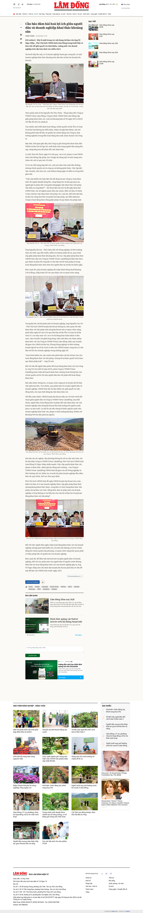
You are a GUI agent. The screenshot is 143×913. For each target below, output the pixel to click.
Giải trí (70, 586)
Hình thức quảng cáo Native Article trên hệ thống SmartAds (66, 620)
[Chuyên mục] (14, 4)
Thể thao (63, 586)
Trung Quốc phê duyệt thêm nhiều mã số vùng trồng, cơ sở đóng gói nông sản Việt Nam (54, 814)
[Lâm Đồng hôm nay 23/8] (93, 45)
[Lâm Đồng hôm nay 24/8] (93, 36)
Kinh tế (36, 14)
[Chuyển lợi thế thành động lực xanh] (55, 719)
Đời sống (42, 14)
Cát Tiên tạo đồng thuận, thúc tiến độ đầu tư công (83, 813)
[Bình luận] (21, 38)
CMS (114, 911)
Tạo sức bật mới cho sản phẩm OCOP (54, 842)
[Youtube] (106, 873)
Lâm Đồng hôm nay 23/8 (108, 43)
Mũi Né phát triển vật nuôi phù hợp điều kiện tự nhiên (25, 731)
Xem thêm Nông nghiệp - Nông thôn (29, 706)
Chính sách (86, 14)
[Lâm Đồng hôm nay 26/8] (37, 606)
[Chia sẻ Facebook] (21, 34)
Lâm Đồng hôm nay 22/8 (108, 52)
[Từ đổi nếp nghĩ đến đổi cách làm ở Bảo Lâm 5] (85, 719)
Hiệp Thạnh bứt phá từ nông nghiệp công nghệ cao (24, 786)
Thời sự (31, 14)
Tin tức (30, 586)
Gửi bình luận (33, 655)
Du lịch (80, 14)
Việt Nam (54, 589)
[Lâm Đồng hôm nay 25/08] (93, 27)
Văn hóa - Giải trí (71, 14)
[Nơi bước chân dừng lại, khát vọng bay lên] (55, 774)
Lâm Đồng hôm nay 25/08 (106, 26)
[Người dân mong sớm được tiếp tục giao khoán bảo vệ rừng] (26, 830)
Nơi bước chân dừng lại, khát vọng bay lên (54, 786)
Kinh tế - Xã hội (54, 586)
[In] (43, 582)
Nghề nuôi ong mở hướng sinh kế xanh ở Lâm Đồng (84, 786)
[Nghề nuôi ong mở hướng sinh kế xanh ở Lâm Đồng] (85, 774)
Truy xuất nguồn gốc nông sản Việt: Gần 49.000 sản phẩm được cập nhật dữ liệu (55, 759)
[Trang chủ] (14, 14)
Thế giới (37, 586)
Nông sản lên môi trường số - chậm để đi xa (84, 758)
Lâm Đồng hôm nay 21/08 (106, 63)
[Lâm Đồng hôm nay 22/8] (93, 55)
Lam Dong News (125, 8)
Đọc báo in (18, 7)
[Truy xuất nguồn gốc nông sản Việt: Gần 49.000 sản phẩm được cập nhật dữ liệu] (55, 745)
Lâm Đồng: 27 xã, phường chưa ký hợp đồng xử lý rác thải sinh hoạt (26, 814)
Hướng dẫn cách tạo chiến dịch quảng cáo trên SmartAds (70, 665)
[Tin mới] (18, 4)
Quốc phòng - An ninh (58, 14)
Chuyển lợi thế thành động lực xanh (54, 731)
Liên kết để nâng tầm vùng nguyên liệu (24, 758)
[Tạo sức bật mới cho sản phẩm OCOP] (55, 830)
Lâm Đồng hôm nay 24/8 (106, 35)
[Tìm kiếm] (22, 4)
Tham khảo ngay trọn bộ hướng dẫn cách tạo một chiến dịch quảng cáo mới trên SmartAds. (70, 670)
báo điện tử (46, 589)
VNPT (39, 589)
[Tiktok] (102, 873)
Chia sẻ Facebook (33, 582)
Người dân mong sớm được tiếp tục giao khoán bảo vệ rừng (25, 842)
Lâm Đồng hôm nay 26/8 (62, 599)
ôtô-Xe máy (32, 589)
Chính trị (25, 14)
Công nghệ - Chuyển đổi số (99, 14)
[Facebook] (111, 873)
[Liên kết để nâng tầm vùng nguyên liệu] (26, 745)
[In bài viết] (21, 43)
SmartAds (31, 635)
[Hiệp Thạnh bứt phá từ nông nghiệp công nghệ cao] (26, 774)
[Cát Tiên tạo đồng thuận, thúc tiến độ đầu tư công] (85, 801)
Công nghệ (45, 586)
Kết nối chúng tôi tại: (92, 873)
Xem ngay (78, 635)
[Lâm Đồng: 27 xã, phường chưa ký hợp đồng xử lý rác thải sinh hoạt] (26, 801)
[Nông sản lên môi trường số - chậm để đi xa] (85, 745)
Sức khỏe (76, 586)
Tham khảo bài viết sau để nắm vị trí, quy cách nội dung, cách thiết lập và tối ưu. (65, 626)
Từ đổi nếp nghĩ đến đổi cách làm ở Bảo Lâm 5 (83, 731)
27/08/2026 (33, 4)
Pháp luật (48, 14)
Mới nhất (18, 14)
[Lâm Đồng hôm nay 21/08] (93, 64)
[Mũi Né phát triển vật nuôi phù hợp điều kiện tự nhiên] (26, 719)
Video (109, 14)
